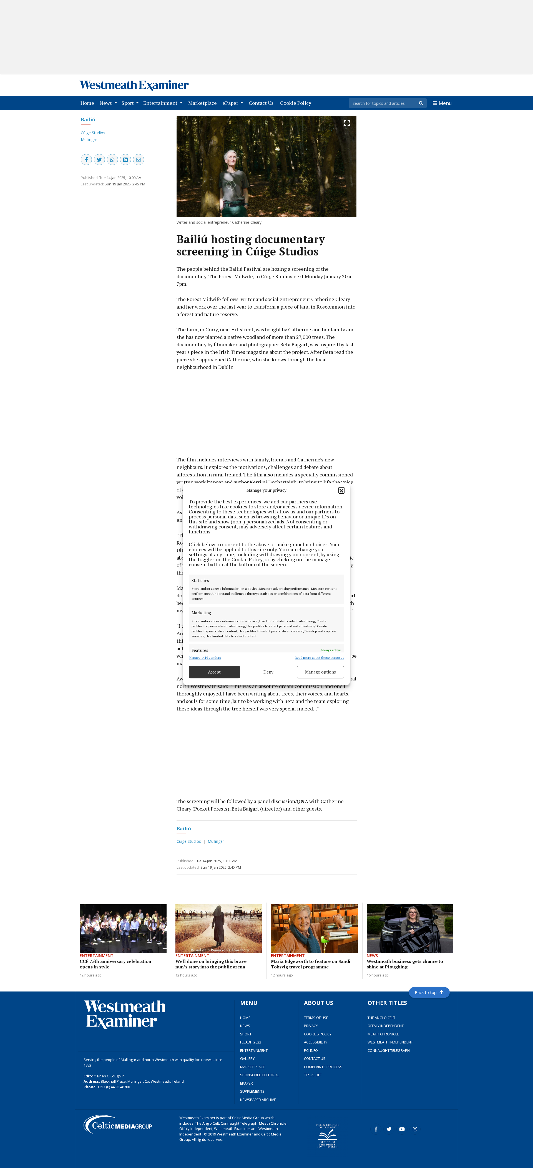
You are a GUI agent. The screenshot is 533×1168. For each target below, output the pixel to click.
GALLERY (247, 1058)
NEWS (245, 1025)
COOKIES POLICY (317, 1034)
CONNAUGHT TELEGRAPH (389, 1050)
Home (88, 102)
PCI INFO (311, 1050)
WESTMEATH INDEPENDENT (390, 1042)
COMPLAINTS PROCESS (323, 1066)
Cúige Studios (93, 132)
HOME (245, 1017)
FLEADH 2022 (250, 1042)
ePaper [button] (230, 103)
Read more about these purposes (319, 657)
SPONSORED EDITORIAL (259, 1074)
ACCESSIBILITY (315, 1042)
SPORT (246, 1034)
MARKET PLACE (252, 1066)
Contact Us (262, 102)
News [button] (106, 103)
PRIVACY (311, 1025)
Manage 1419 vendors (205, 657)
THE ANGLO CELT (381, 1017)
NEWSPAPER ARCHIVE (258, 1099)
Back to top (426, 992)
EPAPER (246, 1083)
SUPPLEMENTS (252, 1091)
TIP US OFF (312, 1074)
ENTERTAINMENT (254, 1050)
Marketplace (203, 102)
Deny (268, 672)
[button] (341, 490)
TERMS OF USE (316, 1017)
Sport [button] (128, 103)
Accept (214, 672)
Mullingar (89, 139)
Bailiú (88, 119)
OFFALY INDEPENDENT (386, 1025)
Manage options (320, 672)
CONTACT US (314, 1058)
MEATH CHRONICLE (383, 1034)
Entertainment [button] (160, 103)
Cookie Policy (296, 102)
